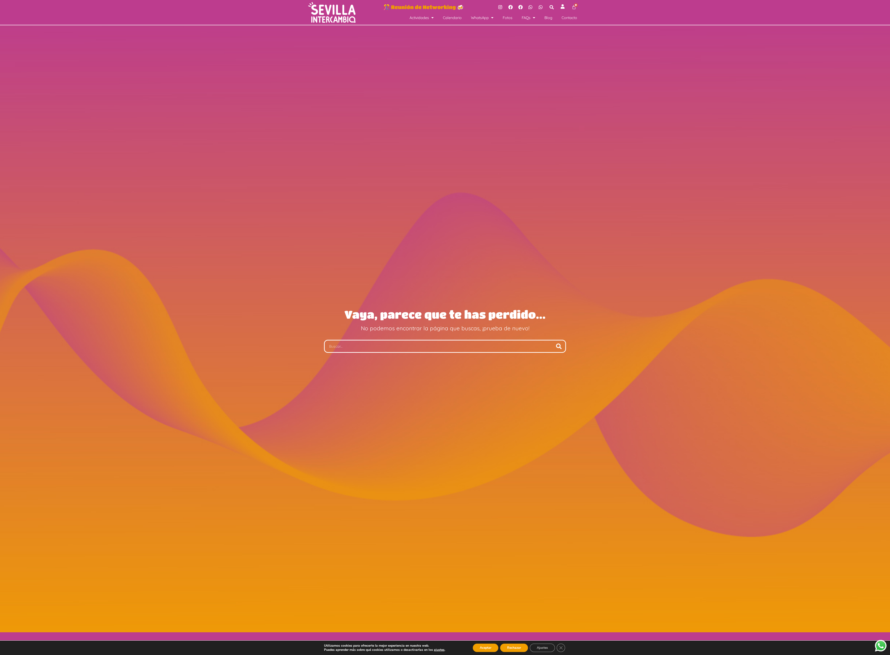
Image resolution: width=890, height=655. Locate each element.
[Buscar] (558, 346)
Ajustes (542, 647)
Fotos (507, 17)
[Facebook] (510, 7)
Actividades (419, 17)
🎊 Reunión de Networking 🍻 (423, 7)
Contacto (569, 17)
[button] (552, 7)
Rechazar (514, 647)
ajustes (439, 650)
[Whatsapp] (530, 7)
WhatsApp (480, 17)
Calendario (452, 17)
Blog (548, 17)
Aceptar (485, 647)
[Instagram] (500, 7)
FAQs (526, 17)
